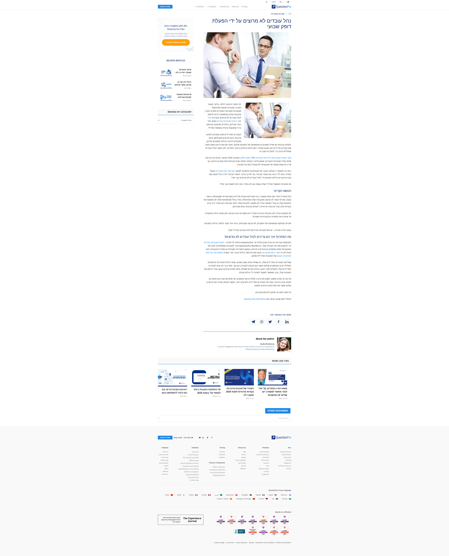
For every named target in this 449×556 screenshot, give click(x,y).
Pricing (244, 6)
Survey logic (287, 457)
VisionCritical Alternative (217, 472)
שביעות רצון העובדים (225, 171)
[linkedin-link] (203, 438)
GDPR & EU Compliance (191, 472)
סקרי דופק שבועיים (271, 252)
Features (235, 6)
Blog (244, 452)
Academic (222, 457)
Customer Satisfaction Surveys (189, 463)
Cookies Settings (219, 542)
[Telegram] (253, 321)
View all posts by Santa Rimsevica (259, 349)
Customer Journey (193, 477)
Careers (166, 466)
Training (243, 466)
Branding (288, 460)
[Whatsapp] (261, 321)
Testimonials (164, 460)
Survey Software (264, 452)
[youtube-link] (200, 438)
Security (288, 468)
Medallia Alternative (219, 475)
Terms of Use (230, 542)
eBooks (243, 457)
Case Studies (242, 463)
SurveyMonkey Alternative (217, 470)
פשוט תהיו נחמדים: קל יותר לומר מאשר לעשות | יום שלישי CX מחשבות (272, 392)
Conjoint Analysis (193, 455)
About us (165, 452)
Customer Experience (262, 454)
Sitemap (251, 542)
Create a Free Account (176, 42)
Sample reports (286, 454)
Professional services (284, 466)
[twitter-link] (207, 438)
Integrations (287, 463)
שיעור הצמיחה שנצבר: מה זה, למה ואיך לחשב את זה (183, 72)
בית (290, 14)
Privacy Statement (241, 542)
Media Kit (165, 471)
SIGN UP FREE (165, 7)
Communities (265, 460)
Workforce (266, 457)
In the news (164, 457)
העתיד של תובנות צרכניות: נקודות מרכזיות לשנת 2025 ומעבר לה (240, 392)
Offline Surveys (194, 460)
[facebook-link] (211, 438)
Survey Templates (240, 460)
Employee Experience (192, 474)
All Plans (222, 452)
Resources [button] (225, 6)
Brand (166, 468)
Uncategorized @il (278, 14)
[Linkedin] (286, 321)
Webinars (243, 468)
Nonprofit (222, 454)
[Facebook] (278, 321)
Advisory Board (163, 463)
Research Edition (264, 469)
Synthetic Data (194, 480)
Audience (266, 463)
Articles (243, 454)
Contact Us (165, 474)
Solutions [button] (212, 6)
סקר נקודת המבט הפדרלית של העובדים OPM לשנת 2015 (266, 158)
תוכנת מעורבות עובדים (214, 242)
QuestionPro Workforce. (254, 299)
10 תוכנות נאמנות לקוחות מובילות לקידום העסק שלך (183, 97)
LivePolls (266, 471)
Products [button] (200, 6)
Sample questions (285, 452)
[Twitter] (270, 321)
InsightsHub (265, 474)
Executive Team (163, 454)
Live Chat (187, 438)
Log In (274, 2)
